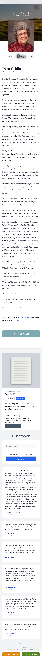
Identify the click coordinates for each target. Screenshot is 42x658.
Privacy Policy (15, 649)
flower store (18, 320)
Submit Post (21, 459)
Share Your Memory (12, 426)
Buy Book (20, 398)
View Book (9, 398)
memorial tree (26, 317)
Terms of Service (26, 649)
